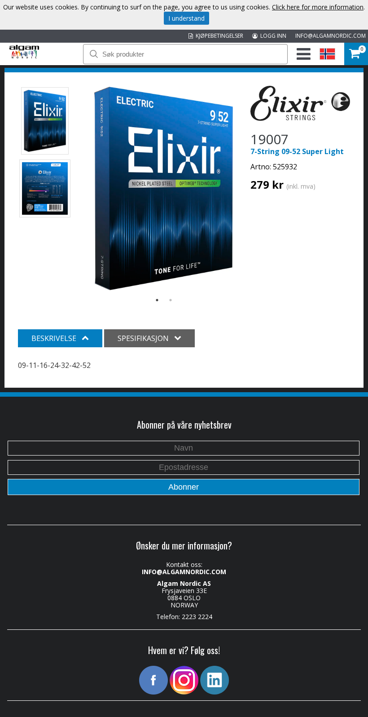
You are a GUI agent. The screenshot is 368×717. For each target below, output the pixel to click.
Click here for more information (318, 7)
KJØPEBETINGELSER (218, 36)
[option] (163, 188)
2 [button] (170, 300)
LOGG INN (272, 36)
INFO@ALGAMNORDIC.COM (330, 36)
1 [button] (157, 300)
